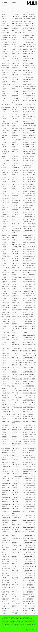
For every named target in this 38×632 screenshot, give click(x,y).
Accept (34, 630)
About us (15, 2)
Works (4, 2)
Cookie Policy (7, 626)
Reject (28, 630)
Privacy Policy (18, 626)
